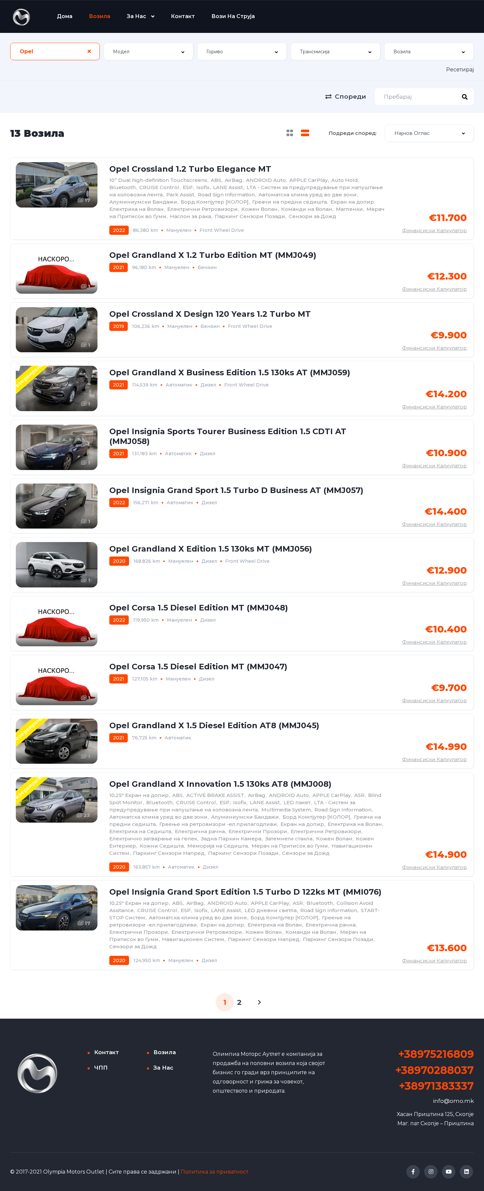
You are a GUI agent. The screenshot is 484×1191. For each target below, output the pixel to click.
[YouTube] (448, 1172)
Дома (64, 16)
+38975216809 (436, 1054)
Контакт (183, 16)
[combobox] (55, 51)
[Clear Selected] (89, 51)
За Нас (136, 16)
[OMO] (21, 16)
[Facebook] (413, 1172)
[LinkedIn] (466, 1172)
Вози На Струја (233, 16)
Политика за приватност (214, 1172)
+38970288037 (434, 1070)
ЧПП (101, 1067)
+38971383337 (436, 1085)
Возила (99, 16)
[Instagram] (431, 1172)
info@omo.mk (453, 1101)
